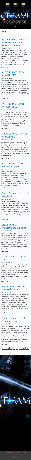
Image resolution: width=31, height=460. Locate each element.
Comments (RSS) (23, 452)
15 (24, 348)
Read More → (5, 67)
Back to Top (15, 457)
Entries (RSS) (16, 452)
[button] (15, 26)
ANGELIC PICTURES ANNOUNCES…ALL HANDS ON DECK (12, 42)
